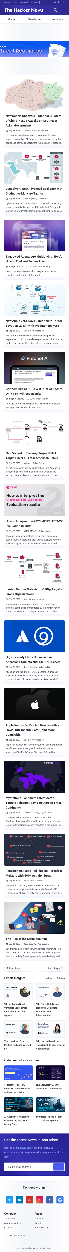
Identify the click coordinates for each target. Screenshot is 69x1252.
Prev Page (14, 968)
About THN (9, 1218)
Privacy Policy (41, 1227)
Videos (49, 978)
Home (11, 19)
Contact (8, 1227)
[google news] (59, 1199)
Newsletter (34, 19)
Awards (38, 1223)
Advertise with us (12, 1223)
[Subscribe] (58, 1167)
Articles (61, 978)
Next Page (55, 968)
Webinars (57, 19)
